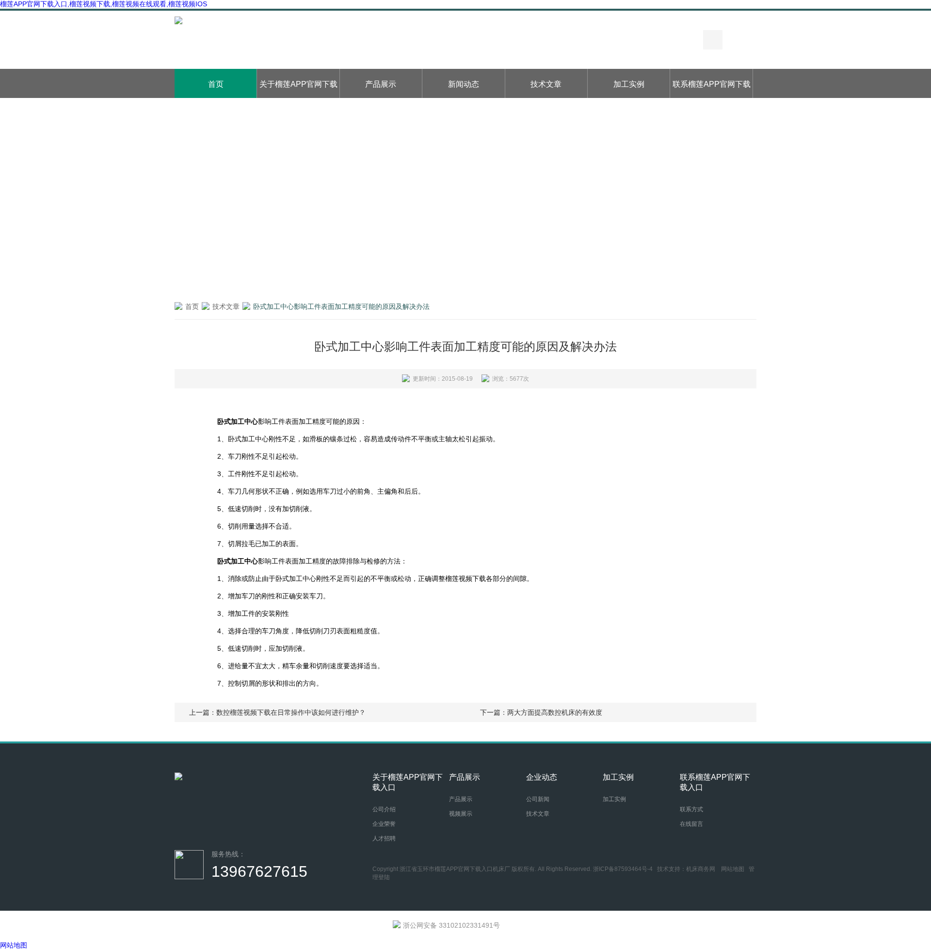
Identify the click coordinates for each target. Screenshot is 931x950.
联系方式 (691, 809)
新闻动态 (463, 84)
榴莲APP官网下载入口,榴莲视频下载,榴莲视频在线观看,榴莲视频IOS (103, 4)
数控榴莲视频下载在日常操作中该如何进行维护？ (291, 712)
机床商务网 (700, 869)
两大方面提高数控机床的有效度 (554, 712)
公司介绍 (384, 809)
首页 (216, 84)
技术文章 (546, 84)
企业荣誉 (384, 824)
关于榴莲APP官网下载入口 (298, 89)
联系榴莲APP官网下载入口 (712, 89)
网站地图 (732, 869)
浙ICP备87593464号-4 (623, 869)
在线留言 (691, 824)
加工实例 (628, 84)
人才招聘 (384, 838)
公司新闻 (537, 799)
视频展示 (460, 813)
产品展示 (380, 84)
